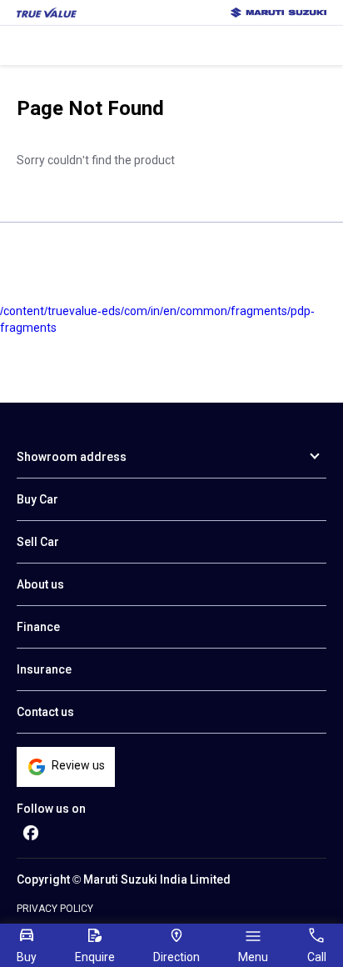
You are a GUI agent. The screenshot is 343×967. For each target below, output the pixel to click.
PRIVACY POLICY (55, 908)
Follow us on (51, 808)
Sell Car (38, 542)
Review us (78, 765)
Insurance (44, 669)
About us (40, 584)
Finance (38, 627)
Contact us (45, 712)
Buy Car (37, 499)
